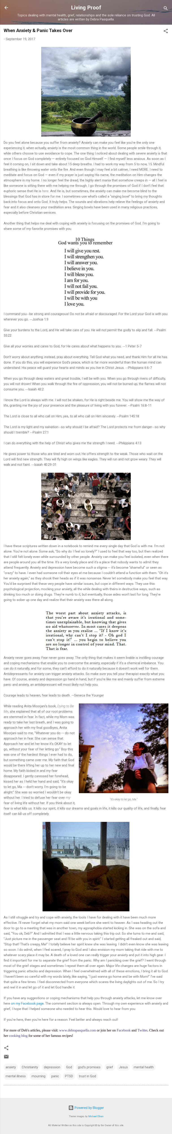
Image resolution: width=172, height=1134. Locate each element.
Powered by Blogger (89, 1108)
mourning (38, 1076)
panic (55, 1076)
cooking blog (18, 1036)
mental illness (16, 1076)
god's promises (89, 1067)
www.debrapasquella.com (77, 1030)
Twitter (142, 1030)
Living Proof (86, 7)
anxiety (11, 1067)
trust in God (87, 1076)
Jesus (123, 1067)
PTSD (69, 1076)
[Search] (165, 9)
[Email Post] (6, 1058)
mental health (144, 1067)
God (69, 1067)
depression (52, 1067)
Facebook (124, 1030)
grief (109, 1067)
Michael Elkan (95, 1116)
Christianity (30, 1067)
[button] (165, 31)
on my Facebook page (27, 1003)
